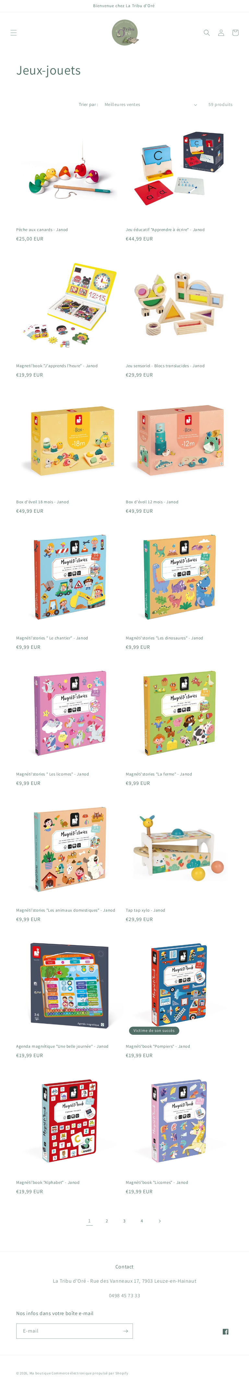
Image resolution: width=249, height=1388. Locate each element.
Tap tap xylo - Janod (145, 910)
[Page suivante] (159, 1221)
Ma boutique (40, 1373)
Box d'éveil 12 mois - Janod (152, 502)
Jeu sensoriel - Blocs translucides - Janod (165, 365)
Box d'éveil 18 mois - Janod (42, 502)
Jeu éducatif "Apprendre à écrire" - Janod (165, 229)
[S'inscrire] (125, 1331)
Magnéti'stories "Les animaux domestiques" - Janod (65, 910)
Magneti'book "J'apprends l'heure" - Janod (57, 365)
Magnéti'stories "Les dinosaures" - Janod (164, 638)
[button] (13, 33)
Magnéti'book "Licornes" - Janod (157, 1182)
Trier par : (88, 104)
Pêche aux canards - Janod (42, 229)
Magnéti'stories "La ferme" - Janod (159, 774)
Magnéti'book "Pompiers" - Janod (158, 1046)
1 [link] (89, 1220)
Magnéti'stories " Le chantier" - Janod (52, 638)
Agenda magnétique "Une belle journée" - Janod (62, 1046)
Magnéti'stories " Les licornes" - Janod (52, 774)
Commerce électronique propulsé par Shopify (90, 1373)
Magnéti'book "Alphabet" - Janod (48, 1182)
